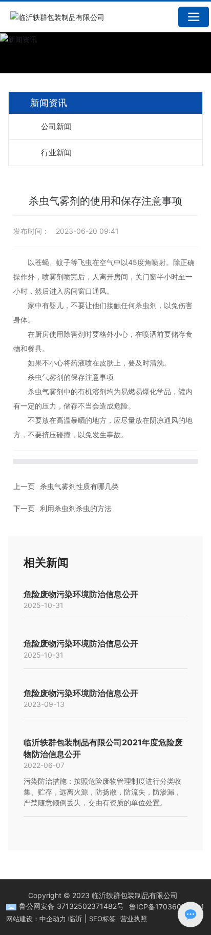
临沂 (75, 918)
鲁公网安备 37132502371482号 (71, 906)
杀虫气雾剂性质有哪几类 (79, 486)
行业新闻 (56, 152)
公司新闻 (56, 126)
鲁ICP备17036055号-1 (166, 906)
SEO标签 (102, 918)
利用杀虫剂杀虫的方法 (76, 508)
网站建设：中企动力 (36, 918)
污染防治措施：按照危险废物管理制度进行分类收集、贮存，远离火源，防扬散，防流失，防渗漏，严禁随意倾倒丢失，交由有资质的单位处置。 (102, 792)
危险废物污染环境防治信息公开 (81, 594)
